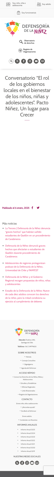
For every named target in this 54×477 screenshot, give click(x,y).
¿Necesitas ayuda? (28, 407)
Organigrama (28, 364)
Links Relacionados (28, 391)
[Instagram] (29, 61)
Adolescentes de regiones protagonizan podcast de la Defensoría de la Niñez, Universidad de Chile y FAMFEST (25, 267)
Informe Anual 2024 (28, 433)
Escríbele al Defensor (28, 411)
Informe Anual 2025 (28, 430)
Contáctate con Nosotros (28, 420)
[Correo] (42, 61)
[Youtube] (36, 61)
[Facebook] (23, 61)
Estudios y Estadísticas (28, 383)
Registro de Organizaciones (28, 394)
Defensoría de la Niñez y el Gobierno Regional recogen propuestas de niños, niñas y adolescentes (27, 280)
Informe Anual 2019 (28, 451)
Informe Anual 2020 (28, 448)
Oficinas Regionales (28, 387)
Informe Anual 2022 (28, 440)
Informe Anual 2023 (28, 437)
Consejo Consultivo (28, 361)
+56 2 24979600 (30, 346)
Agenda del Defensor (28, 368)
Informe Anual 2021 (28, 444)
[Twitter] (17, 61)
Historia (28, 357)
